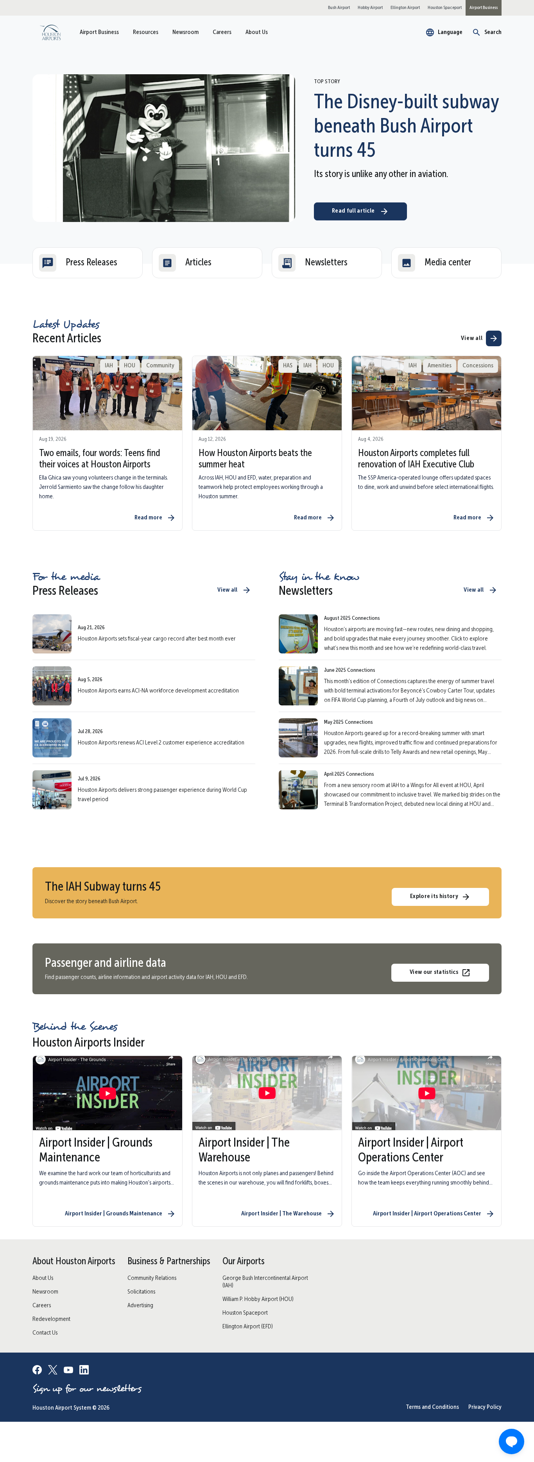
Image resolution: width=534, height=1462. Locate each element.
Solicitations (141, 1292)
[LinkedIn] (84, 1371)
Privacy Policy (485, 1407)
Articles (198, 262)
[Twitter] (52, 1371)
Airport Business (99, 32)
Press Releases (91, 262)
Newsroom (185, 32)
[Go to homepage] (50, 32)
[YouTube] (68, 1371)
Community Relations (151, 1278)
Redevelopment (51, 1319)
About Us (256, 32)
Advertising (140, 1306)
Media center (448, 262)
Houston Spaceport (245, 1313)
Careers (222, 32)
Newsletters (326, 262)
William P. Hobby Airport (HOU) (258, 1299)
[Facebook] (37, 1371)
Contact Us (44, 1333)
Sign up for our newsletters (86, 1388)
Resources (145, 32)
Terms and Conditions (432, 1407)
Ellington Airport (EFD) (247, 1327)
